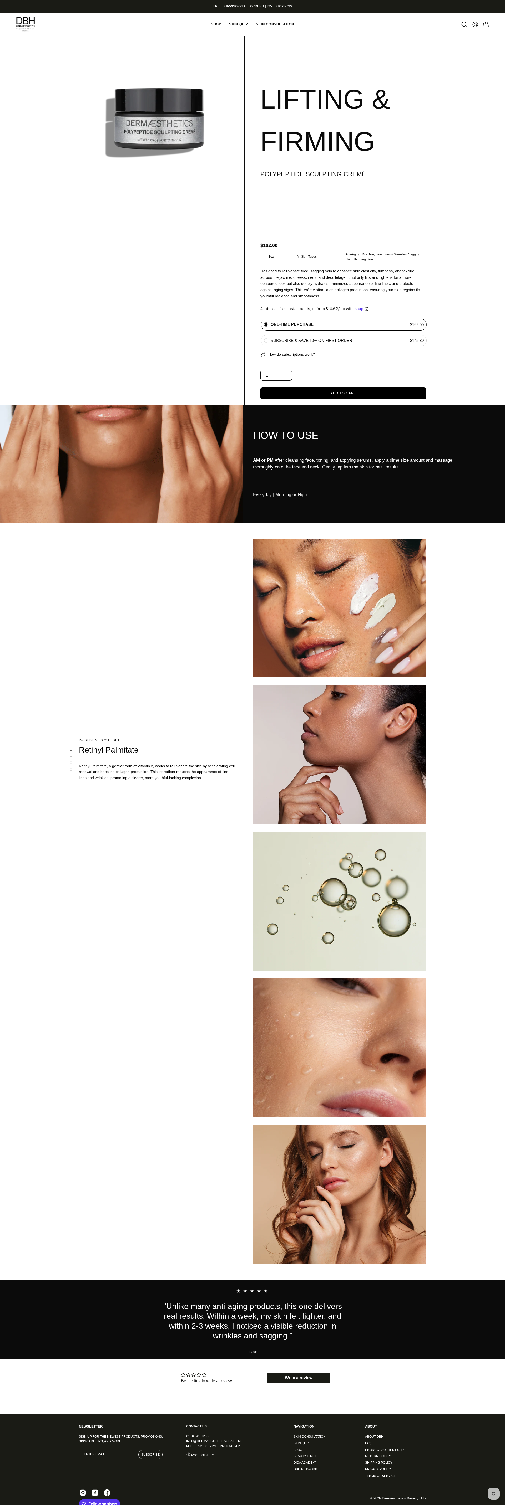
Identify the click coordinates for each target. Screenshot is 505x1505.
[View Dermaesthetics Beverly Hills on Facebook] (107, 1493)
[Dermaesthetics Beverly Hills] (29, 24)
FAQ (368, 1443)
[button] (464, 24)
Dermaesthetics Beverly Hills (404, 1498)
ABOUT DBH (374, 1437)
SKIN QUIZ (301, 1443)
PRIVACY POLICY (378, 1469)
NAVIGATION (304, 1427)
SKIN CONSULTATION (310, 1437)
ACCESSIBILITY (202, 1455)
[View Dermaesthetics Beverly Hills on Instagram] (83, 1493)
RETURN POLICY (378, 1456)
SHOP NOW (283, 6)
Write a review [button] (298, 1377)
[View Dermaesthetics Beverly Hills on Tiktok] (95, 1493)
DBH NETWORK (305, 1469)
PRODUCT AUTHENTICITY (384, 1449)
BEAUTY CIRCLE (306, 1456)
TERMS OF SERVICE (380, 1475)
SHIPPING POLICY (378, 1463)
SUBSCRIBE (150, 1454)
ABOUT (371, 1427)
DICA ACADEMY (305, 1463)
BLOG (298, 1449)
